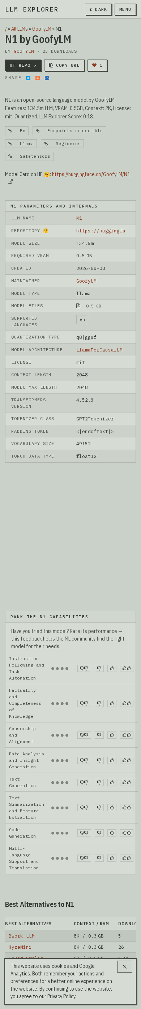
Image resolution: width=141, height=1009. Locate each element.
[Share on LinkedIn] (47, 78)
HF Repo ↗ (23, 65)
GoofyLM (41, 29)
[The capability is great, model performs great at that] (126, 668)
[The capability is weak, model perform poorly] (84, 668)
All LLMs (19, 29)
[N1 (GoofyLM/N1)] (70, 536)
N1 (79, 218)
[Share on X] (28, 78)
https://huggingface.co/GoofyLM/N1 (91, 174)
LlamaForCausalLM (99, 350)
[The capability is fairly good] (111, 668)
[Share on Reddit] (37, 78)
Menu (125, 9)
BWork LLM (22, 936)
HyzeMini (20, 947)
